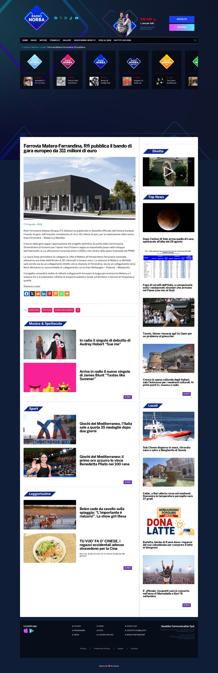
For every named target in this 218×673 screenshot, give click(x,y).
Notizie (43, 40)
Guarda (181, 27)
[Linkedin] (43, 293)
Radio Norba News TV (85, 40)
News (76, 635)
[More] (67, 293)
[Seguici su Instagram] (65, 19)
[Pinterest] (49, 293)
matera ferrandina (64, 310)
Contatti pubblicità (136, 630)
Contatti (134, 648)
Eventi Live (131, 626)
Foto (100, 630)
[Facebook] (26, 293)
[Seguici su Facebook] (55, 19)
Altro (127, 397)
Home (25, 40)
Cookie (120, 648)
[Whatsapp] (61, 293)
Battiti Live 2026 (122, 40)
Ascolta (182, 19)
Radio (34, 40)
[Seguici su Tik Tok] (71, 19)
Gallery (67, 40)
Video (101, 626)
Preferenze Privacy (102, 648)
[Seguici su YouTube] (76, 19)
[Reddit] (38, 293)
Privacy (83, 648)
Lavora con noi (105, 635)
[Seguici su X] (61, 19)
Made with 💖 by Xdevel (109, 666)
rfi (78, 310)
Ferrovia (47, 310)
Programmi (79, 630)
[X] (32, 293)
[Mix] (55, 293)
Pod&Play (55, 40)
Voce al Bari (104, 40)
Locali (43, 47)
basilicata (34, 310)
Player (77, 626)
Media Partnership (135, 635)
